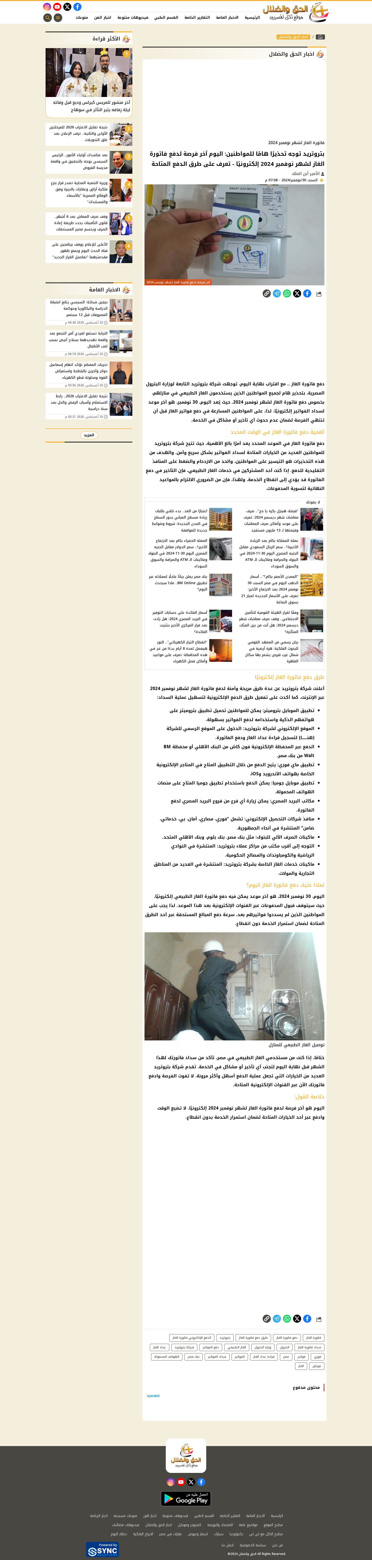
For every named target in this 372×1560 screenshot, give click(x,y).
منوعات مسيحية (125, 1515)
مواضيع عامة (248, 1525)
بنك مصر (193, 1356)
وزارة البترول (263, 1347)
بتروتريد (225, 1337)
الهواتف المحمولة (166, 1356)
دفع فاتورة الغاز (287, 1337)
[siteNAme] (296, 12)
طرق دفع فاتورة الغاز (253, 1337)
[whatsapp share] (287, 293)
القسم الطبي (166, 17)
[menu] (58, 17)
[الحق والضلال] (320, 37)
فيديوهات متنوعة (132, 17)
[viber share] (277, 293)
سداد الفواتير (217, 1356)
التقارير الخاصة (197, 17)
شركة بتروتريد (184, 1347)
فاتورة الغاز (313, 1337)
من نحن (277, 1545)
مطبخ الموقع (273, 1525)
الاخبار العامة (227, 17)
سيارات (218, 1534)
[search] (47, 17)
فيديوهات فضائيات (125, 1525)
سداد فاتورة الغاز (309, 1347)
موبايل (317, 1366)
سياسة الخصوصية (253, 1545)
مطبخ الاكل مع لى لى (266, 1534)
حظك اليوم (119, 1534)
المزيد (89, 435)
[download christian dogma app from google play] (186, 1498)
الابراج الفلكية (143, 1534)
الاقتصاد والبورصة (220, 1525)
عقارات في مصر (170, 1534)
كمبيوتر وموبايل (189, 1525)
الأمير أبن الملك (306, 173)
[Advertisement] (234, 99)
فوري (317, 1356)
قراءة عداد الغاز (264, 1356)
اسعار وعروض (198, 1534)
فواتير (301, 1356)
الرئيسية (252, 17)
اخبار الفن (102, 17)
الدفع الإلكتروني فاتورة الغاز (192, 1337)
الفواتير (240, 1356)
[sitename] (186, 1456)
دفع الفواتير (211, 1347)
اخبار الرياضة (99, 1515)
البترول (284, 1347)
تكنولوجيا (236, 1534)
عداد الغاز (159, 1347)
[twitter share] (297, 293)
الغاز (301, 1366)
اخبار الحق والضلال (293, 37)
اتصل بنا (228, 1545)
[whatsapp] (267, 293)
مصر (286, 1356)
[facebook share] (307, 293)
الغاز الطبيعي (237, 1347)
